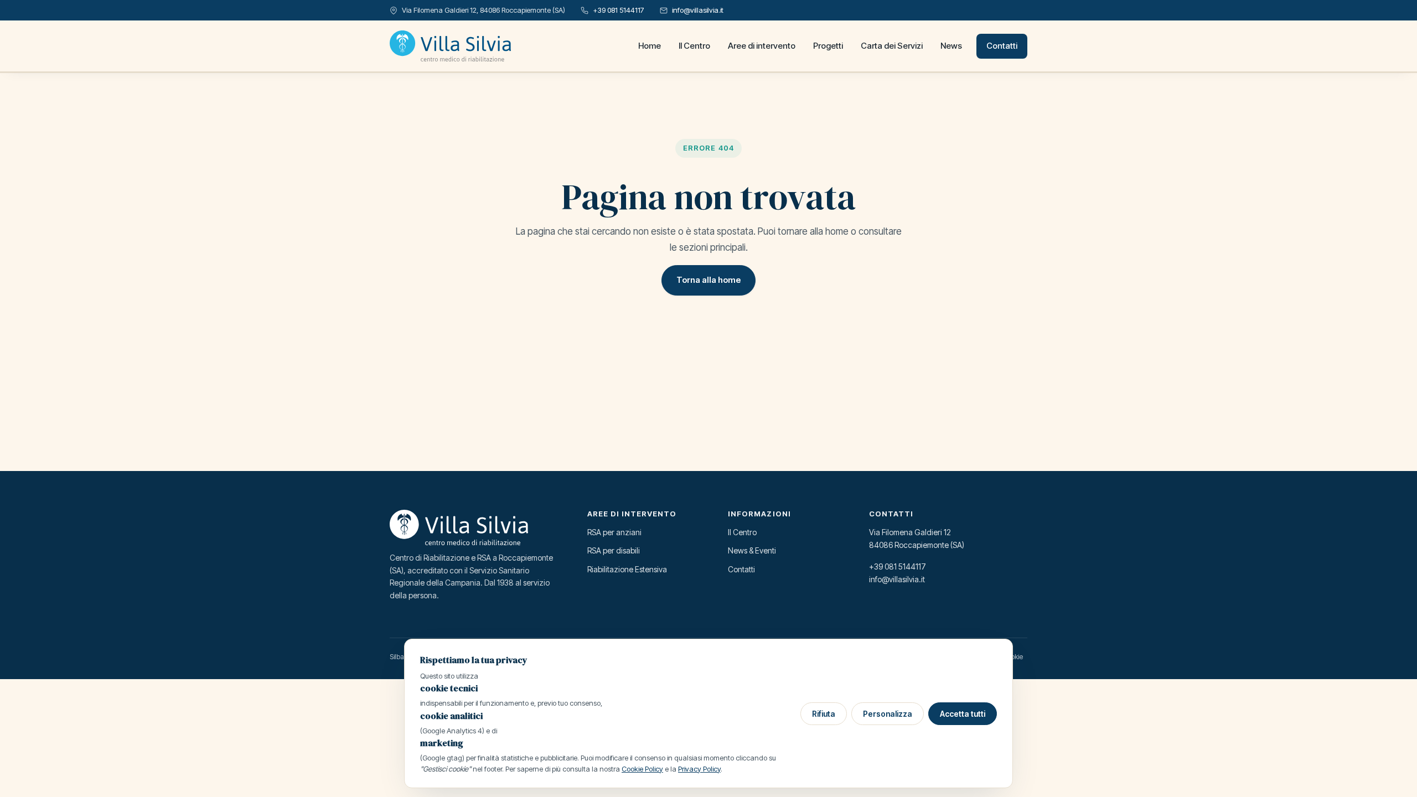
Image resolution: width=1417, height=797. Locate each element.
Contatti (1001, 45)
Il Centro (694, 45)
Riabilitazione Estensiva (627, 569)
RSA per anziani (614, 532)
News (951, 45)
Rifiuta (823, 713)
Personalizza (887, 713)
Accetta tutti (962, 713)
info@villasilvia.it (697, 10)
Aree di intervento (761, 45)
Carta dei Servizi (892, 45)
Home (649, 45)
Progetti (828, 45)
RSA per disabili (613, 550)
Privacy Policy (699, 768)
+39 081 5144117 (618, 10)
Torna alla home (708, 280)
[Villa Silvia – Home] (450, 45)
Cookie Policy (642, 768)
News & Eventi (752, 550)
